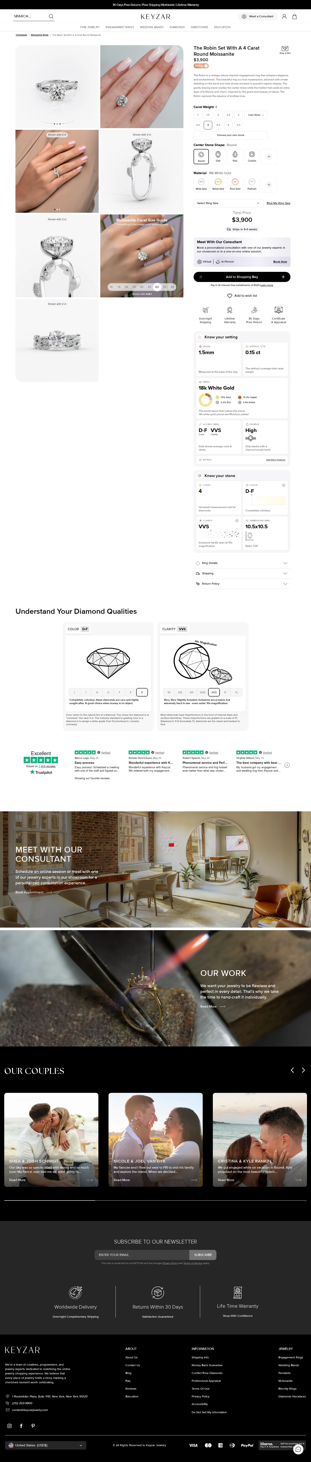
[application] (298, 1449)
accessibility (200, 1404)
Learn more (266, 285)
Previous (20, 171)
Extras (199, 66)
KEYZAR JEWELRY (145, 15)
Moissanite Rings (39, 35)
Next (93, 171)
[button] (90, 27)
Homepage (21, 35)
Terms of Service (192, 1263)
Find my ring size (278, 203)
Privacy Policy (170, 1263)
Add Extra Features (275, 459)
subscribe (203, 1255)
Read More (208, 1006)
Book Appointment (29, 892)
